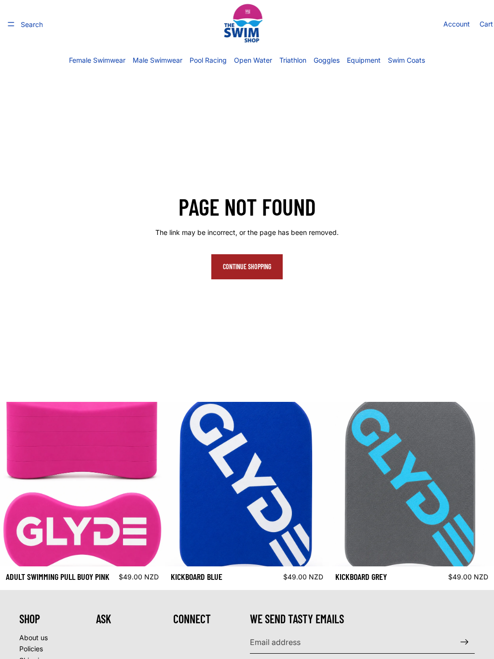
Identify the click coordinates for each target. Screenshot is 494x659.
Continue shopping (247, 266)
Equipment (364, 60)
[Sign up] (464, 642)
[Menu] (11, 24)
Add (157, 551)
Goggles (327, 60)
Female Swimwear (97, 60)
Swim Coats (406, 60)
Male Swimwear (157, 60)
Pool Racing (208, 60)
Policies (31, 649)
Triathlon (292, 60)
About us (33, 637)
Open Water (253, 60)
